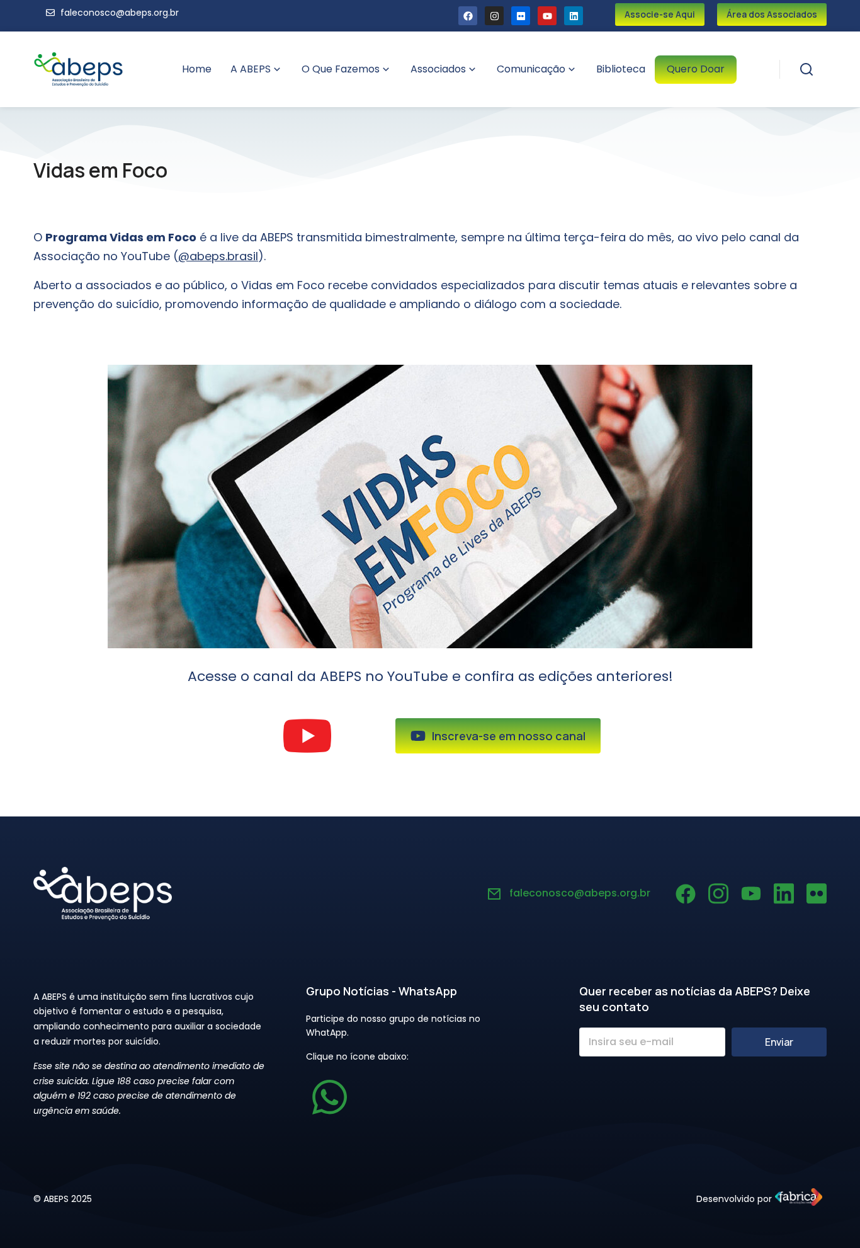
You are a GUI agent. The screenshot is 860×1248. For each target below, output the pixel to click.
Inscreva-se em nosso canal (509, 735)
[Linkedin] (573, 15)
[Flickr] (520, 15)
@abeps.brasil (218, 256)
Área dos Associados (772, 14)
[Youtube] (547, 15)
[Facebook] (467, 15)
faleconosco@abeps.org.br (579, 893)
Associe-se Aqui (660, 14)
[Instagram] (494, 15)
